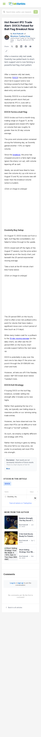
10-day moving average (19, 338)
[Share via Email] (30, 46)
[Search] (35, 12)
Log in (12, 583)
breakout (16, 155)
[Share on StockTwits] (17, 46)
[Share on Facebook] (26, 46)
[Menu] (4, 3)
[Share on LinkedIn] (21, 46)
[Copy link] (6, 51)
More (8, 468)
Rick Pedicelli (18, 34)
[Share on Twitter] (12, 46)
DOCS (15, 77)
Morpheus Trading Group (20, 36)
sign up (20, 583)
